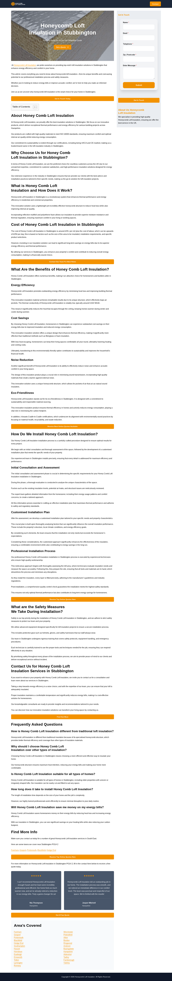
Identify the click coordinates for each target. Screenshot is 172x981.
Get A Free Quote (62, 915)
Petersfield (68, 935)
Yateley (67, 963)
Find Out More (62, 717)
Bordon (67, 940)
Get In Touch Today (62, 99)
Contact (155, 4)
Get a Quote (61, 47)
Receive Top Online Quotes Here (63, 599)
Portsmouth (32, 850)
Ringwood (68, 943)
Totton (16, 960)
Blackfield (41, 850)
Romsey (17, 966)
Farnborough (69, 960)
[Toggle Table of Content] (34, 107)
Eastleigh (18, 954)
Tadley (66, 957)
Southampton (19, 946)
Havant (17, 949)
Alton (66, 938)
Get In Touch (139, 100)
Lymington (18, 963)
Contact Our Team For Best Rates (62, 262)
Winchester (68, 932)
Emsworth (18, 957)
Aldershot (67, 954)
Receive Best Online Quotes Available (63, 426)
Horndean (18, 952)
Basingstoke (69, 949)
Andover (67, 946)
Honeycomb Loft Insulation (25, 65)
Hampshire (68, 952)
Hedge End (51, 850)
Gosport (23, 850)
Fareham (15, 850)
